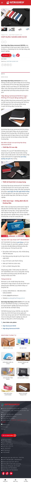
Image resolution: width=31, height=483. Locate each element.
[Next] (27, 17)
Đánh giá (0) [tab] (4, 77)
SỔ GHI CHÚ (23, 348)
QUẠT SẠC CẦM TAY (7, 446)
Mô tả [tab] (3, 73)
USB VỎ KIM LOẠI (8, 348)
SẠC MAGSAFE (6, 448)
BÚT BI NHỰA (6, 450)
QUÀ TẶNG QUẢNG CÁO (15, 34)
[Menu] (2, 2)
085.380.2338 (9, 459)
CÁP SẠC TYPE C (7, 440)
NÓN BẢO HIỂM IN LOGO (8, 363)
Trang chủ (4, 34)
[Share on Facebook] (2, 65)
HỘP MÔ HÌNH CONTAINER (8, 394)
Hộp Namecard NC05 (9, 326)
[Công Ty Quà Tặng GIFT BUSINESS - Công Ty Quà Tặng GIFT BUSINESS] (15, 2)
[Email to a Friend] (8, 65)
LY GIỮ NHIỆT (6, 452)
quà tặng (20, 242)
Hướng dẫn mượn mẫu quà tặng (12, 463)
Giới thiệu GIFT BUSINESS (10, 468)
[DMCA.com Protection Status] (5, 427)
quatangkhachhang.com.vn (16, 298)
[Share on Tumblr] (10, 65)
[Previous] (3, 17)
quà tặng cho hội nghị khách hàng (18, 191)
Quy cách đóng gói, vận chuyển (11, 466)
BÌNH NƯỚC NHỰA (7, 444)
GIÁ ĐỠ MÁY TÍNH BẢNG (8, 378)
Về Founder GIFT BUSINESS (10, 470)
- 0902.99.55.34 (17, 459)
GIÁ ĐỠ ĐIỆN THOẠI (23, 378)
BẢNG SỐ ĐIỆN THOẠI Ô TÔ (23, 394)
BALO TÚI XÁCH (6, 442)
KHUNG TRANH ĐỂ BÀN (23, 363)
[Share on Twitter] (5, 65)
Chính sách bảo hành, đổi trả (11, 461)
